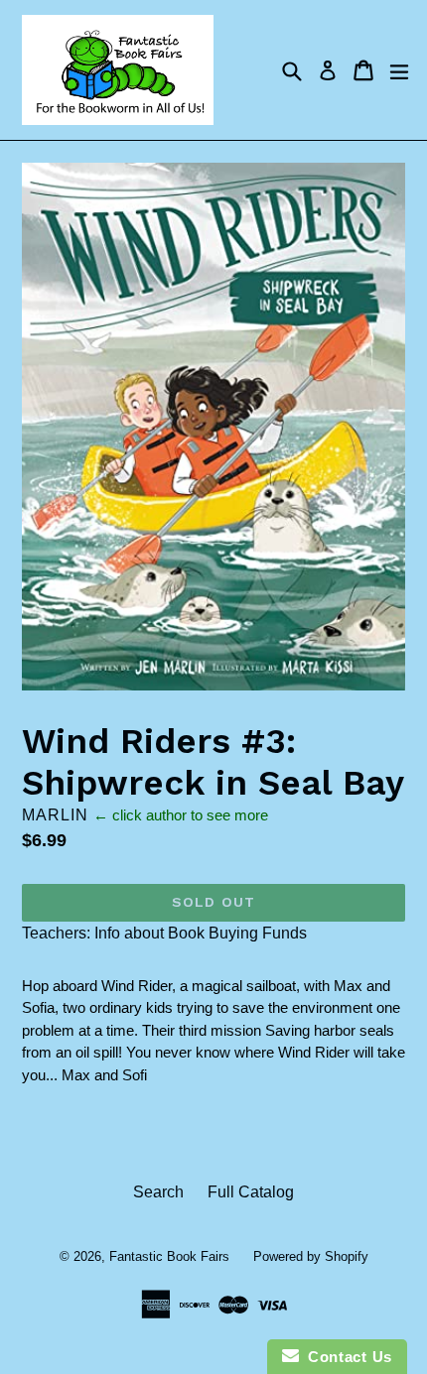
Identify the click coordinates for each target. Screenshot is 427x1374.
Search (158, 1192)
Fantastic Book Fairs (169, 1256)
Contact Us (345, 1356)
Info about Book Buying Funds (200, 933)
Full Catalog (251, 1192)
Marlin (55, 815)
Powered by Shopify (310, 1256)
